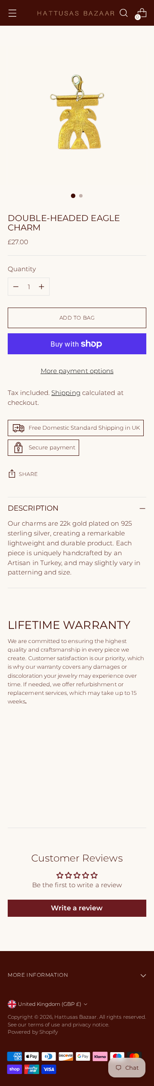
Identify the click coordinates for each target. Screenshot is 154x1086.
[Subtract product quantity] (16, 286)
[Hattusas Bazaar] (75, 12)
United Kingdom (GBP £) (49, 1004)
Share (28, 474)
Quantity (22, 269)
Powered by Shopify (33, 1032)
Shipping (65, 393)
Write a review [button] (77, 908)
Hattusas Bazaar (75, 1017)
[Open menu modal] (12, 13)
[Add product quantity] (41, 286)
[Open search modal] (123, 13)
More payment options (77, 371)
